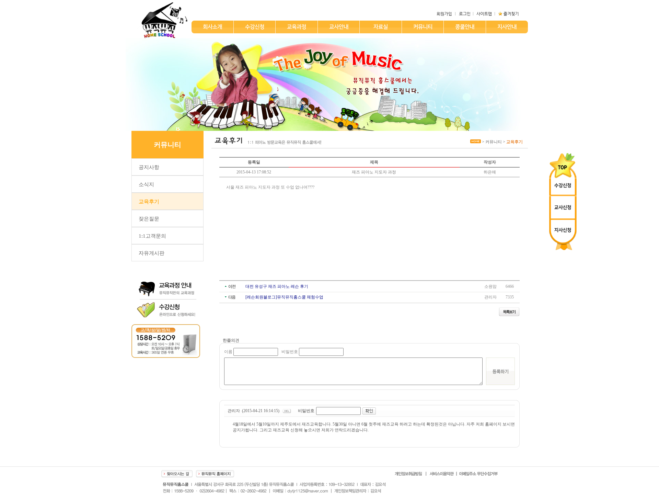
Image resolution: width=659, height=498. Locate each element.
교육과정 (296, 27)
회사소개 (212, 27)
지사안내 (506, 27)
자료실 (380, 27)
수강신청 (254, 27)
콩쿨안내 (464, 27)
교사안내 (338, 27)
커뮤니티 (422, 27)
